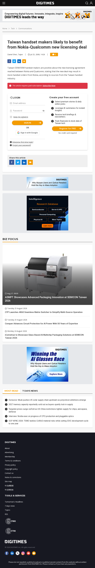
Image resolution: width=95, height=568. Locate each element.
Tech (13, 29)
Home (4, 29)
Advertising (9, 452)
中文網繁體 (9, 485)
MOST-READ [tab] (11, 391)
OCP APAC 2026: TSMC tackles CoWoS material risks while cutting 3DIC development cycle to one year (48, 422)
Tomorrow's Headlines (14, 502)
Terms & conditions (13, 460)
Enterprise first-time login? (22, 142)
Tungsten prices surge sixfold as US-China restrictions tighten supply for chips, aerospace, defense (48, 410)
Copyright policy (11, 469)
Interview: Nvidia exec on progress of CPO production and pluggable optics (41, 416)
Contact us (9, 473)
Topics (7, 510)
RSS (6, 514)
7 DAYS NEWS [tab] (30, 391)
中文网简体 (9, 490)
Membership (10, 456)
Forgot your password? (21, 145)
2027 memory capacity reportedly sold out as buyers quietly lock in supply (41, 404)
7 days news (10, 506)
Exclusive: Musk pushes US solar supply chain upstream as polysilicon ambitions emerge (47, 400)
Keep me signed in (20, 117)
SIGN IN (27, 122)
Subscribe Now (49, 85)
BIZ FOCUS (10, 239)
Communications (25, 29)
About (7, 448)
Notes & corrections (13, 477)
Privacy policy (10, 465)
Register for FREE (67, 128)
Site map (8, 481)
